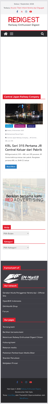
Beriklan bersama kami (13, 332)
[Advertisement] (24, 69)
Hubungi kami (9, 342)
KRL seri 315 (9, 141)
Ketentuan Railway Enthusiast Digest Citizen (23, 337)
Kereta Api (31, 126)
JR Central (33, 138)
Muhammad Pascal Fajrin (15, 134)
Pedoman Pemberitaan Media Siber (19, 353)
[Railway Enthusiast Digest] (6, 34)
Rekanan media (9, 348)
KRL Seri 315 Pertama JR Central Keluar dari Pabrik (23, 147)
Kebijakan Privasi (10, 363)
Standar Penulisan (11, 358)
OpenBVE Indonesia (12, 301)
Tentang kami (9, 327)
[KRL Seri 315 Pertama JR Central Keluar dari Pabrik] (24, 114)
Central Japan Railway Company (17, 138)
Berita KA (9, 126)
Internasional (20, 126)
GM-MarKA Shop (10, 306)
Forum (6, 311)
